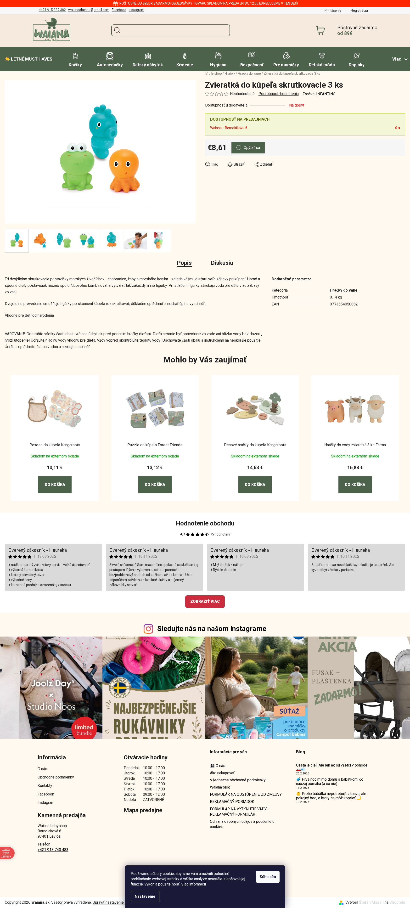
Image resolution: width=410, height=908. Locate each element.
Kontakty (45, 785)
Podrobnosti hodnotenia (278, 93)
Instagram (136, 10)
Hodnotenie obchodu (205, 523)
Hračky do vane (344, 290)
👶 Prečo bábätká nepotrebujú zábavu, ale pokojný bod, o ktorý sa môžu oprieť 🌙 (331, 796)
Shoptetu (397, 902)
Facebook (119, 10)
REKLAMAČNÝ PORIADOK (232, 801)
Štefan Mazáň (371, 902)
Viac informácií (193, 884)
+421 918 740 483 (53, 849)
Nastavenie (145, 896)
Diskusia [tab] (222, 262)
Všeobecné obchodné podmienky (238, 780)
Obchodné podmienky (56, 777)
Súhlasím (268, 876)
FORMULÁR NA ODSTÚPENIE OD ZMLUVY (246, 794)
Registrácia (359, 10)
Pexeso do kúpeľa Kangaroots (54, 445)
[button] (55, 479)
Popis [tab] (184, 262)
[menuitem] (29, 59)
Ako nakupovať (222, 773)
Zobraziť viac (205, 601)
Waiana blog (220, 787)
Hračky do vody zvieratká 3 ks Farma (355, 445)
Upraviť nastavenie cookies (115, 902)
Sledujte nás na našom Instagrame (211, 629)
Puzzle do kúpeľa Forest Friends (154, 445)
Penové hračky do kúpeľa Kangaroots (255, 445)
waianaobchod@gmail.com (88, 10)
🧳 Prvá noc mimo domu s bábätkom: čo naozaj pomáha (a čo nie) (329, 781)
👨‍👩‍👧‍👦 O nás (217, 765)
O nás (42, 769)
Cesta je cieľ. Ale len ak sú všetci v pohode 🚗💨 (331, 767)
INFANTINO (326, 94)
